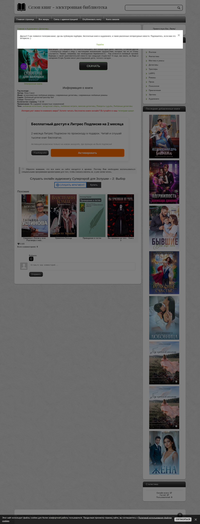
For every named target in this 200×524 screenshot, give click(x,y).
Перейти (100, 44)
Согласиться (183, 519)
